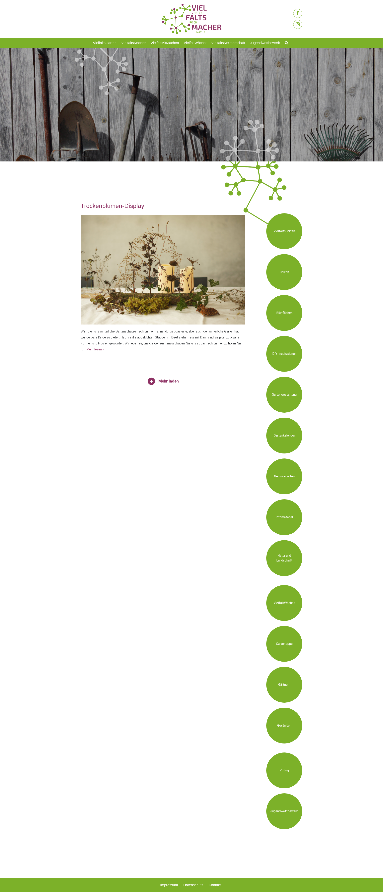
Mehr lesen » (95, 349)
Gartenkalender (284, 435)
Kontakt (215, 885)
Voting (284, 770)
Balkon (284, 272)
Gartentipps (284, 644)
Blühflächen (284, 313)
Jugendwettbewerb (265, 43)
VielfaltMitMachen (165, 43)
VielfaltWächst (195, 43)
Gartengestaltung (284, 394)
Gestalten (284, 725)
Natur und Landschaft (284, 558)
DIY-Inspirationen (284, 354)
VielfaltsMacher (133, 43)
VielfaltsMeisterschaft (228, 43)
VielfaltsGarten (104, 43)
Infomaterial (284, 517)
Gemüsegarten (284, 476)
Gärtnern (284, 684)
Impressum (169, 885)
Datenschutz (193, 885)
